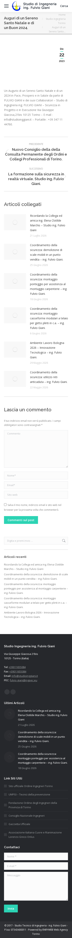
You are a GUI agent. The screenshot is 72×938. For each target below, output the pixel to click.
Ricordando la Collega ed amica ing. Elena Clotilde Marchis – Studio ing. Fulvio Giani (47, 223)
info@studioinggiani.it (25, 676)
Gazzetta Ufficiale (19, 824)
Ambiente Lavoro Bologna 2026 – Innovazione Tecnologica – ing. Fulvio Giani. (47, 350)
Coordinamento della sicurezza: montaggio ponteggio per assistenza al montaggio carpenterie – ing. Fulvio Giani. (48, 284)
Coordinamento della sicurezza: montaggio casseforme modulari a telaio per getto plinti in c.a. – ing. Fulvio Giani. (49, 318)
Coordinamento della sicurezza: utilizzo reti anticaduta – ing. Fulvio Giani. (48, 377)
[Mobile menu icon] (6, 6)
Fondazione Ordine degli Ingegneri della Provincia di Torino (33, 805)
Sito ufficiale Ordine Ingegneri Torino (31, 786)
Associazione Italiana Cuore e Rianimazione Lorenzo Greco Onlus (35, 835)
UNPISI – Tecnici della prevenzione (29, 794)
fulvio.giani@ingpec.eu (23, 680)
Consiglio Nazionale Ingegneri (27, 815)
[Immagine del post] (15, 222)
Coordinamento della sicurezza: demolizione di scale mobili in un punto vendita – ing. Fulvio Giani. (46, 252)
